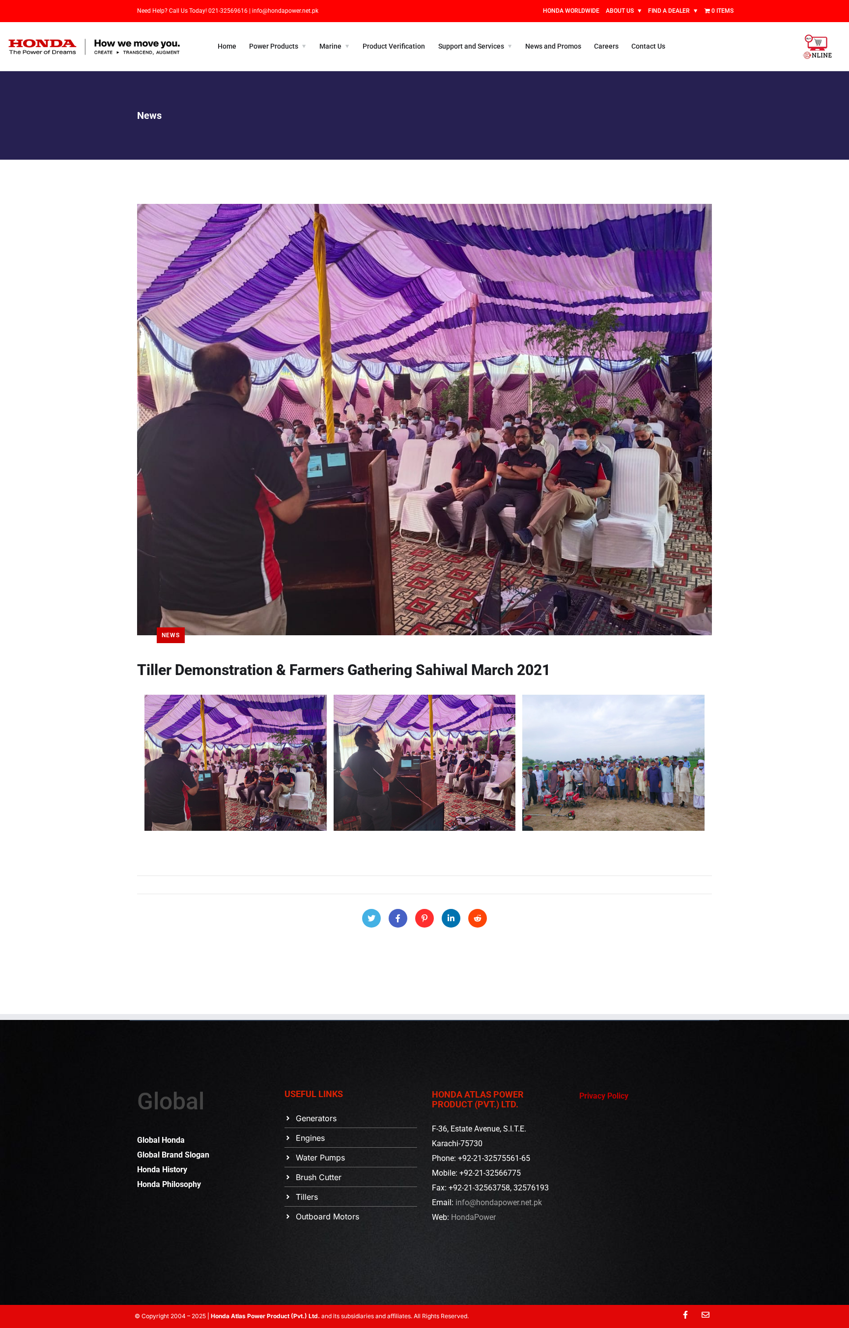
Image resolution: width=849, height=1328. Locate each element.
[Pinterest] (424, 918)
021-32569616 (228, 10)
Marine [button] (330, 46)
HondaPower (473, 1217)
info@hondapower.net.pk (285, 10)
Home (227, 46)
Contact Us (648, 46)
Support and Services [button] (471, 46)
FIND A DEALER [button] (669, 10)
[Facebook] (398, 918)
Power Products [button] (273, 46)
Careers (606, 46)
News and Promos (553, 46)
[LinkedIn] (451, 918)
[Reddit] (477, 918)
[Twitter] (371, 918)
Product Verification (394, 46)
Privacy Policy (603, 1096)
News (171, 635)
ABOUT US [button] (620, 10)
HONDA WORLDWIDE (571, 10)
